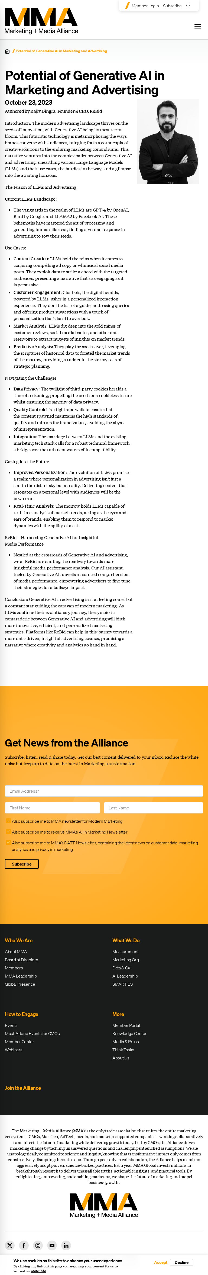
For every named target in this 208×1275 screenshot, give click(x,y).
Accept (160, 1262)
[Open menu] (197, 26)
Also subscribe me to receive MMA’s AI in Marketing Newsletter (69, 831)
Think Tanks (123, 1049)
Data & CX (121, 967)
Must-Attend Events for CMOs (32, 1033)
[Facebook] (24, 1245)
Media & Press (125, 1041)
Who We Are (18, 940)
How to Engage (21, 1014)
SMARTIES (122, 984)
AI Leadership (125, 975)
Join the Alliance (23, 1088)
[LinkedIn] (66, 1245)
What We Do (125, 940)
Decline (181, 1262)
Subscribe (172, 5)
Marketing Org (125, 959)
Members (14, 967)
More (118, 1014)
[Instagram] (38, 1245)
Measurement (125, 951)
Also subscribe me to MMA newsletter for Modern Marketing (67, 821)
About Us (120, 1057)
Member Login (145, 5)
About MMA (16, 951)
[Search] (189, 5)
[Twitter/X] (10, 1245)
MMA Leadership (21, 975)
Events (11, 1025)
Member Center (19, 1041)
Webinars (13, 1049)
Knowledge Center (129, 1033)
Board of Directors (21, 959)
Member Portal (126, 1025)
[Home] (7, 51)
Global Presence (20, 984)
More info (38, 1271)
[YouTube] (52, 1245)
